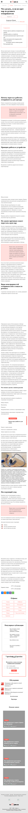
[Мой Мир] (7, 593)
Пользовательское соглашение (20, 794)
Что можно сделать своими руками (14, 42)
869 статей (22, 21)
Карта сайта (20, 795)
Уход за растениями (19, 613)
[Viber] (10, 593)
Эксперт (11, 794)
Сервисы (8, 610)
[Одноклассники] (5, 593)
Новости (8, 604)
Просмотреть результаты (14, 673)
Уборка (8, 613)
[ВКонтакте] (2, 593)
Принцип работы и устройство (10, 34)
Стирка (20, 610)
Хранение (8, 615)
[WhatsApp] (13, 593)
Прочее (8, 607)
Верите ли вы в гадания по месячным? (14, 688)
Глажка (11, 5)
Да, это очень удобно (11, 666)
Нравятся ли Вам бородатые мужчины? (14, 692)
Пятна (19, 607)
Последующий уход (8, 44)
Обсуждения (20, 604)
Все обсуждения (14, 696)
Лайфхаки (20, 601)
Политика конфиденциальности (10, 795)
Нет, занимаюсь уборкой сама (13, 667)
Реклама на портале (5, 794)
